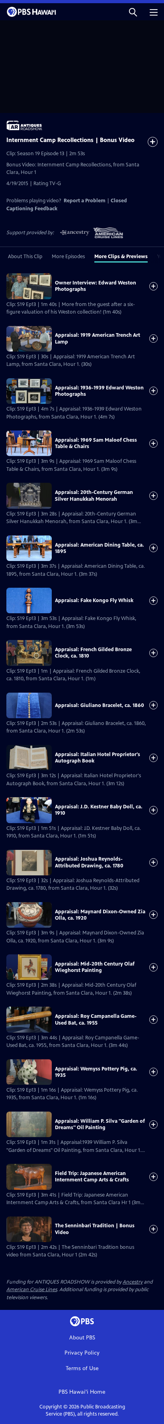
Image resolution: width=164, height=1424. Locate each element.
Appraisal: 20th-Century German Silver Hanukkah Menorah (94, 495)
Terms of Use (82, 1368)
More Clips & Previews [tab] (121, 256)
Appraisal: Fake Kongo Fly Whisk (94, 600)
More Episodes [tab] (68, 256)
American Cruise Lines (31, 1289)
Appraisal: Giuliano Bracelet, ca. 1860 (99, 705)
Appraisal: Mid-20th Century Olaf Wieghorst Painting (95, 967)
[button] (133, 11)
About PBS (82, 1337)
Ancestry (133, 1282)
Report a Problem (84, 201)
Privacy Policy (82, 1352)
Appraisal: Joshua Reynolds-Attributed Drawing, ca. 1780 (89, 862)
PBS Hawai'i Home (82, 1391)
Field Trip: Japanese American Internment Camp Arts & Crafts (92, 1176)
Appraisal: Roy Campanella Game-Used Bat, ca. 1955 (96, 1019)
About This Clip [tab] (25, 256)
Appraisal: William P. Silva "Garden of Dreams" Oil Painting (100, 1124)
